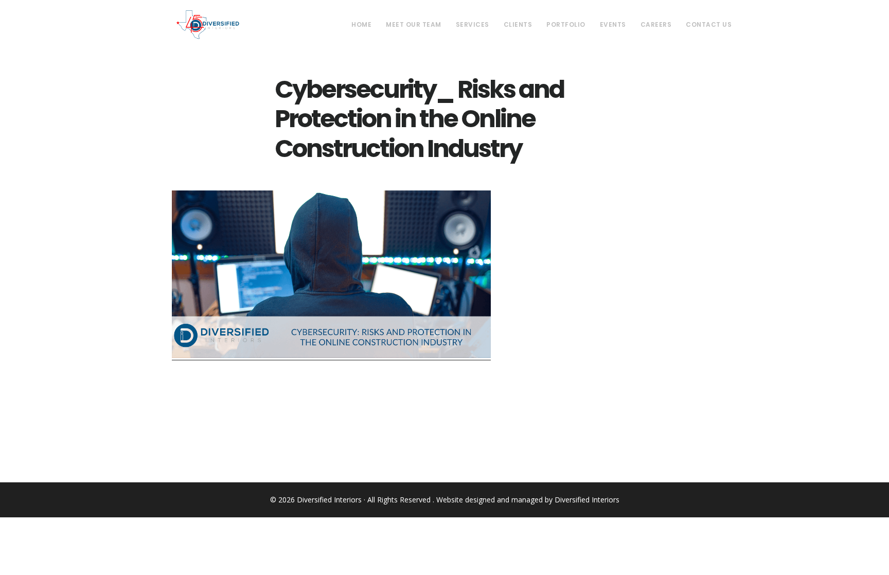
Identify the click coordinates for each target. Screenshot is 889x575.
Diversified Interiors (207, 24)
